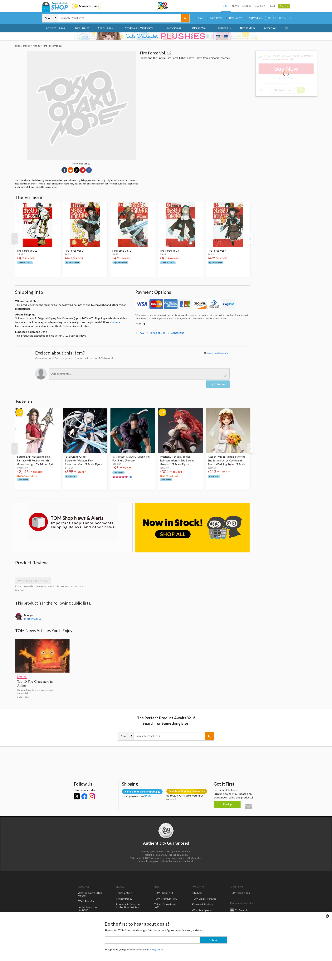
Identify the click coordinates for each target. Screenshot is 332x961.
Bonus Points (223, 27)
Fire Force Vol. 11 (27, 250)
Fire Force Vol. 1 (74, 250)
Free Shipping (173, 27)
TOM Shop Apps (240, 892)
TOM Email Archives (204, 898)
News (235, 5)
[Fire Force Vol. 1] (85, 224)
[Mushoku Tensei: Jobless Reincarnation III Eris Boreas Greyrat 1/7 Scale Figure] (180, 430)
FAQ (141, 332)
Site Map (197, 892)
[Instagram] (92, 796)
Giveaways (270, 27)
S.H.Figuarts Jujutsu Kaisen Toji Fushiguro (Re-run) (131, 458)
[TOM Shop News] (72, 522)
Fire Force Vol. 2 (121, 250)
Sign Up (284, 6)
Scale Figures (105, 27)
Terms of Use (157, 332)
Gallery (246, 5)
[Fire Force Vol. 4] (228, 224)
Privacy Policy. (156, 949)
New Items (216, 17)
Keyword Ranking (202, 904)
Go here (115, 322)
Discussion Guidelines (218, 352)
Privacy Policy (124, 898)
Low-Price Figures (55, 27)
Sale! (201, 17)
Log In (273, 5)
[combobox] (119, 18)
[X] (77, 796)
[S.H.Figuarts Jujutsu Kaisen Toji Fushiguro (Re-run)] (132, 430)
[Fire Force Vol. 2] (132, 224)
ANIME (22, 676)
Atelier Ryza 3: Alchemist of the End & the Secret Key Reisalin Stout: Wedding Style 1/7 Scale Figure (227, 460)
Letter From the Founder (87, 908)
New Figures (82, 27)
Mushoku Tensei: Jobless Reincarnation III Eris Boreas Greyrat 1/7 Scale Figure (177, 460)
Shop (226, 5)
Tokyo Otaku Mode (163, 6)
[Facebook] (84, 796)
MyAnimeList (243, 909)
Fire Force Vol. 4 (217, 250)
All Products (255, 17)
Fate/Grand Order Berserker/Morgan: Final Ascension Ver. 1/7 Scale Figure (83, 460)
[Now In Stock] (192, 527)
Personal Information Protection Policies (128, 906)
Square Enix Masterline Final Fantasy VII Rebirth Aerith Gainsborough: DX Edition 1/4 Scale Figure (35, 460)
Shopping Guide (89, 6)
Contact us (177, 332)
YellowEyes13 (34, 618)
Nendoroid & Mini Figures (139, 27)
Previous (14, 238)
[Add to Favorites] (55, 206)
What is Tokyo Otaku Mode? (90, 894)
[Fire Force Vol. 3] (180, 224)
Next (250, 238)
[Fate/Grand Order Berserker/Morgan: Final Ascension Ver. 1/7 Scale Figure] (85, 430)
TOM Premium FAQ (165, 898)
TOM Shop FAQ (163, 892)
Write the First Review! (33, 580)
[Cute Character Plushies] (166, 36)
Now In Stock (247, 27)
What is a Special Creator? (202, 911)
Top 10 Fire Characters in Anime (35, 683)
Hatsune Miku (198, 27)
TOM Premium (86, 901)
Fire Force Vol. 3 (169, 250)
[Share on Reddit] (70, 170)
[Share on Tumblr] (64, 170)
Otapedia (259, 5)
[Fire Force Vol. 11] (37, 224)
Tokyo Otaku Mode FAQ (165, 906)
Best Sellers (235, 17)
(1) (130, 476)
